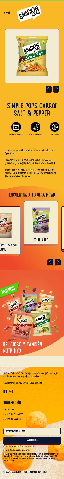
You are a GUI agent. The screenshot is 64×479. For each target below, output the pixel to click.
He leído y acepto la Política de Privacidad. (20, 446)
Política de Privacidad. (10, 459)
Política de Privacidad (13, 414)
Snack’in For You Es (19, 472)
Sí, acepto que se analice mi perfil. (18, 450)
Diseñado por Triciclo (39, 472)
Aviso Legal (8, 409)
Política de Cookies (12, 419)
